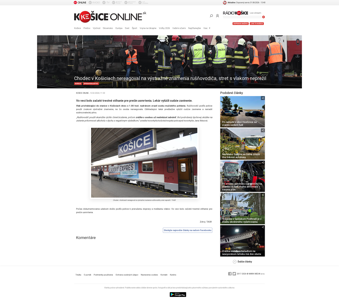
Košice (77, 28)
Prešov (86, 28)
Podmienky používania (103, 275)
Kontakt (164, 275)
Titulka (78, 275)
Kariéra (173, 275)
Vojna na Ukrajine (148, 28)
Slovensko (108, 28)
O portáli (87, 275)
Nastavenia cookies (149, 275)
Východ (96, 28)
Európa (118, 28)
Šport (134, 28)
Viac (205, 28)
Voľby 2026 (164, 28)
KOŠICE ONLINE (82, 93)
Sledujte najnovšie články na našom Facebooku (187, 230)
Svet (127, 28)
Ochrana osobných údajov (127, 275)
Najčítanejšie (194, 28)
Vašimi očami (179, 28)
